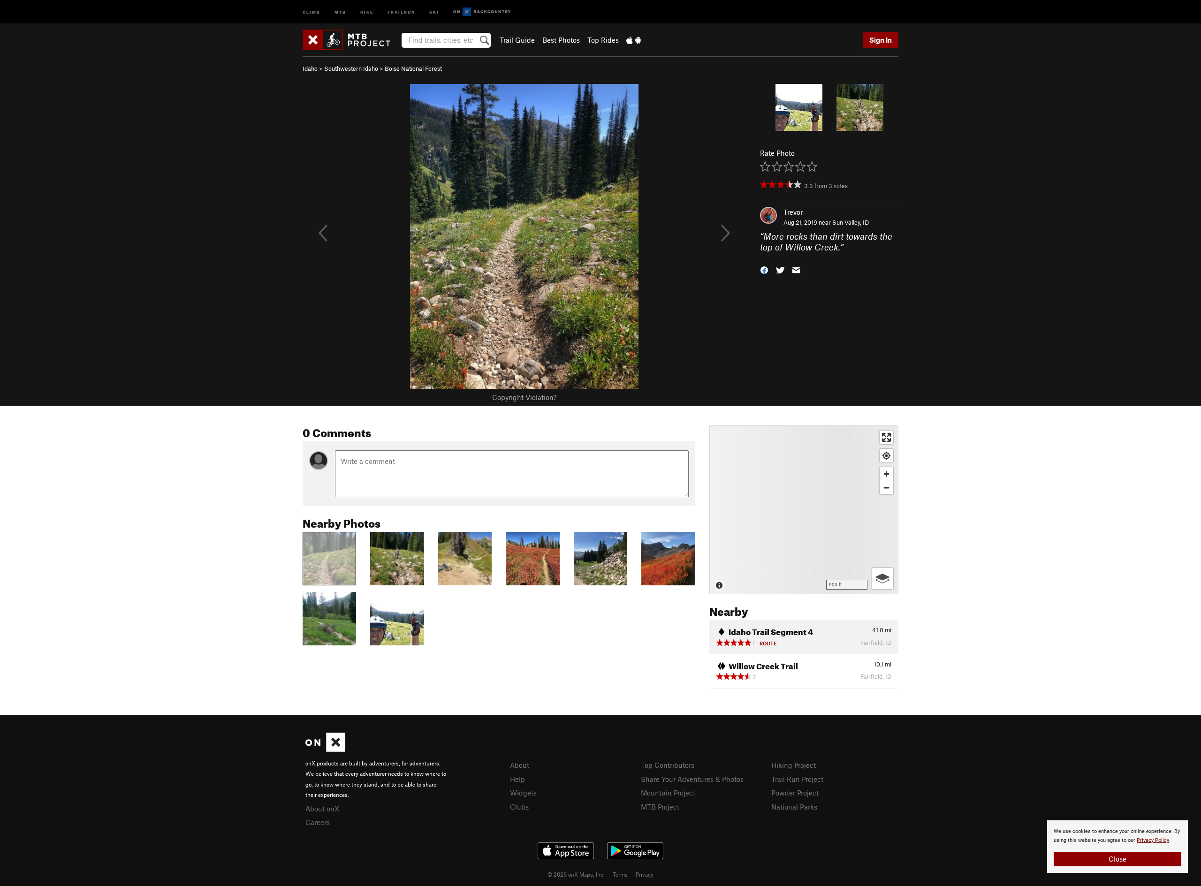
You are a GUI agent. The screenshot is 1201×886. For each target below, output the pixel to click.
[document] (1117, 846)
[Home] (351, 40)
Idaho (310, 68)
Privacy (645, 874)
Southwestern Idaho (351, 68)
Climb (311, 11)
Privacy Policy (1153, 840)
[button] (764, 269)
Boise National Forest (413, 68)
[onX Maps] (325, 749)
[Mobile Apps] (633, 40)
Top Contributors (667, 765)
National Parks (794, 807)
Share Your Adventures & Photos (692, 779)
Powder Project (795, 792)
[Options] (882, 578)
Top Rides (603, 40)
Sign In (880, 40)
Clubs (519, 807)
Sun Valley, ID (850, 222)
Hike (366, 11)
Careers (317, 822)
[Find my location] (886, 455)
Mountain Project (668, 792)
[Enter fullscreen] (886, 437)
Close (1117, 859)
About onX (322, 808)
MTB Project (660, 807)
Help (517, 779)
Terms (620, 874)
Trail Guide (517, 40)
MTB (340, 11)
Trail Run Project (797, 779)
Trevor (793, 212)
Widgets (523, 792)
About (519, 765)
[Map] (804, 510)
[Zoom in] (886, 474)
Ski (434, 11)
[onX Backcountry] (482, 12)
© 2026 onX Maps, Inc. (576, 874)
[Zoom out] (886, 487)
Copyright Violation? (524, 397)
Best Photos (561, 40)
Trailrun (401, 11)
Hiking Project (793, 765)
